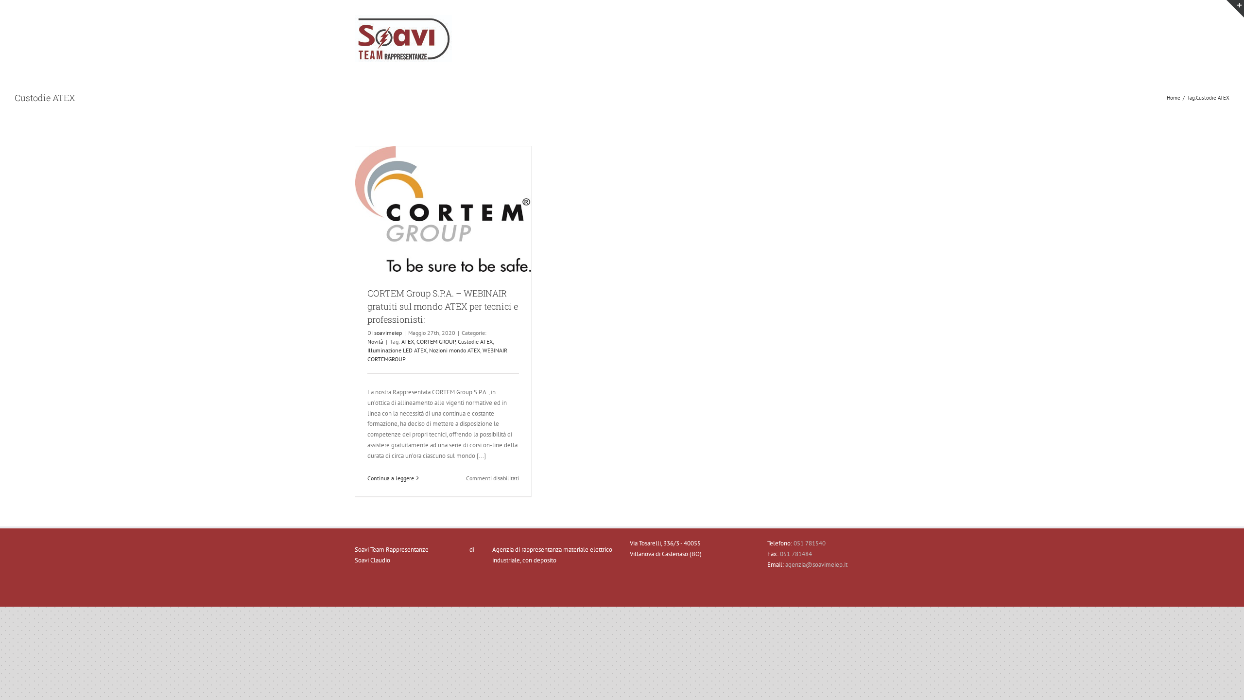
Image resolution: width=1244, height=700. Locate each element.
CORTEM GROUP (435, 341)
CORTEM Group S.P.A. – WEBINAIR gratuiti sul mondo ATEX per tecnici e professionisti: (442, 306)
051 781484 (796, 554)
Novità (375, 341)
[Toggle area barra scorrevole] (1235, 9)
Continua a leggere (390, 478)
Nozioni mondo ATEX (454, 350)
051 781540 (810, 543)
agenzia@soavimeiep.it (816, 564)
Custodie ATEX (475, 341)
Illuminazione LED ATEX (397, 350)
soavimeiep (388, 332)
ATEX (407, 341)
